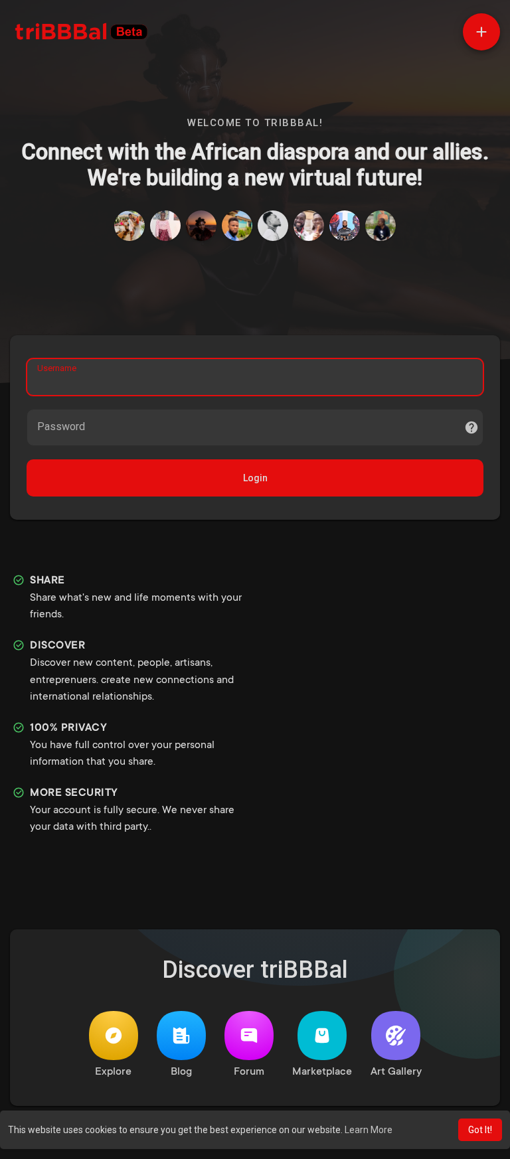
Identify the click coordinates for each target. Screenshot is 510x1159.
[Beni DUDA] (237, 225)
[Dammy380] (344, 225)
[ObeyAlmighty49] (309, 225)
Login (255, 478)
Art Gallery (396, 1072)
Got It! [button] (480, 1129)
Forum (249, 1072)
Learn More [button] (368, 1129)
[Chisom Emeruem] (380, 225)
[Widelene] (129, 225)
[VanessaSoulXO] (201, 225)
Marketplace (322, 1072)
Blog (181, 1072)
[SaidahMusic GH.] (273, 225)
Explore (113, 1072)
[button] (481, 31)
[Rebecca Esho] (165, 225)
